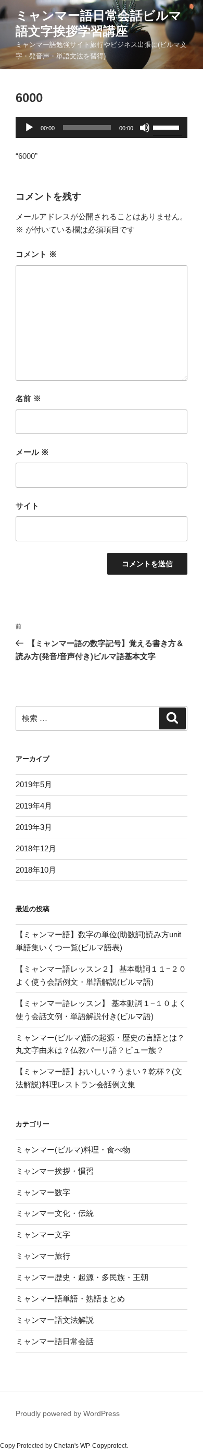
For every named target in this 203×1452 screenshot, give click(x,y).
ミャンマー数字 (43, 1192)
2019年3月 (34, 827)
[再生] (29, 127)
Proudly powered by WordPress (68, 1413)
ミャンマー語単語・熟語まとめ (70, 1298)
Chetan (64, 1445)
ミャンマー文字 (43, 1234)
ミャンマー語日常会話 (55, 1341)
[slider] (167, 126)
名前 (28, 398)
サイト (27, 505)
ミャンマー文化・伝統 (55, 1213)
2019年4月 (34, 805)
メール (32, 452)
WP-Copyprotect (103, 1445)
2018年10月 (36, 869)
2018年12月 (36, 848)
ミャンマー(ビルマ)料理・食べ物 (73, 1149)
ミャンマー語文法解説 (55, 1320)
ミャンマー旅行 (43, 1255)
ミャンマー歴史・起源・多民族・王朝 (82, 1277)
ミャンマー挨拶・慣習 (55, 1170)
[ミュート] (144, 127)
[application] (101, 127)
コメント (36, 254)
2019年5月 (34, 784)
